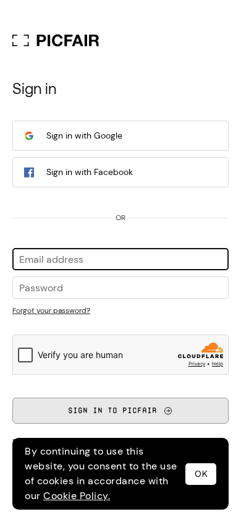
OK (201, 473)
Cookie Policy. (76, 495)
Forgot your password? (51, 310)
